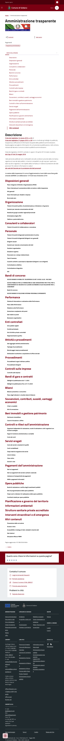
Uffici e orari (8, 697)
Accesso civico (11, 527)
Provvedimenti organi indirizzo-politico (18, 361)
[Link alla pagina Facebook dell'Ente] (48, 644)
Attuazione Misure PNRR (14, 537)
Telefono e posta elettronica (15, 219)
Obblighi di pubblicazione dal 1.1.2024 (18, 380)
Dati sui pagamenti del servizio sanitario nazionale (21, 473)
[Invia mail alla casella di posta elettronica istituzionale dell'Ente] (11, 663)
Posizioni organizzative (13, 248)
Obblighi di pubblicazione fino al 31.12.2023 (20, 384)
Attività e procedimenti (18, 339)
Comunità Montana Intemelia (24, 648)
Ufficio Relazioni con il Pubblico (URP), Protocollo (11, 691)
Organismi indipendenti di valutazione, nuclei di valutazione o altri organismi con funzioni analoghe (30, 429)
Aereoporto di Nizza (24, 669)
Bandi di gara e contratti (19, 376)
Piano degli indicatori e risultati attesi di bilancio (21, 395)
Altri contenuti (13, 519)
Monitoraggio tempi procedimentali (17, 350)
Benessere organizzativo (14, 318)
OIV (8, 272)
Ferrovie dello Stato (24, 671)
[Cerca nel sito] (56, 8)
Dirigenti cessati (12, 242)
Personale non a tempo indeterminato (18, 255)
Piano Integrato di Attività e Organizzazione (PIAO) (21, 185)
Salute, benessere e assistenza (39, 620)
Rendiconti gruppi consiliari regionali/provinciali (21, 213)
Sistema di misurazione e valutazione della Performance (23, 301)
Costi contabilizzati (12, 448)
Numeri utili (8, 700)
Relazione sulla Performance (15, 308)
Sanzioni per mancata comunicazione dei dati (20, 209)
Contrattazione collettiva (14, 265)
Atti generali (10, 191)
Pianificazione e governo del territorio (26, 501)
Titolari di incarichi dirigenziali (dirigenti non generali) (22, 238)
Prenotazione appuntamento (39, 666)
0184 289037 (9, 655)
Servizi (24, 732)
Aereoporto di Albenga (25, 664)
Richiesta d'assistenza (38, 670)
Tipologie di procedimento (14, 347)
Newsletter (50, 647)
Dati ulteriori (10, 533)
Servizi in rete (11, 462)
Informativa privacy (38, 645)
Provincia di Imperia (24, 645)
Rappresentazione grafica (14, 336)
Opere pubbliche (14, 483)
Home (6, 15)
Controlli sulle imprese (18, 368)
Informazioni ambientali (19, 505)
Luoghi (49, 628)
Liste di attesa (11, 455)
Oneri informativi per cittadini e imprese (18, 195)
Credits (36, 732)
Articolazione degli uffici (14, 216)
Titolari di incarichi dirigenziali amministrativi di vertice (23, 235)
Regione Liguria (9, 2)
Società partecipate (12, 329)
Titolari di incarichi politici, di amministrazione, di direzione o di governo (28, 206)
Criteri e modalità (12, 406)
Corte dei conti (11, 437)
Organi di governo (10, 625)
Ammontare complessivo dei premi (17, 311)
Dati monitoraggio (10, 732)
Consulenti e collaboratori (20, 223)
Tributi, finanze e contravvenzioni (39, 626)
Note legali (36, 647)
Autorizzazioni (23, 625)
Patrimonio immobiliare (14, 417)
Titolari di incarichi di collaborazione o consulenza (21, 227)
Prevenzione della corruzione (15, 523)
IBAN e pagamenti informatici (15, 479)
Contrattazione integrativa (14, 268)
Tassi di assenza (11, 258)
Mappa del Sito (50, 732)
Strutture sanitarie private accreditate (27, 510)
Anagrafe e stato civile (25, 620)
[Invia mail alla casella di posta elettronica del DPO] (9, 711)
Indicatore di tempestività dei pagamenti (19, 476)
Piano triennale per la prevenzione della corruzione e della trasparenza (27, 188)
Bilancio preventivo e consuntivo (16, 392)
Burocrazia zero (11, 198)
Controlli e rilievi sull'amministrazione (27, 424)
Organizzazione (14, 202)
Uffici (6, 635)
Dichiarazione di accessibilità (24, 678)
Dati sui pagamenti (12, 469)
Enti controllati (13, 321)
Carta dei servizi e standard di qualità (18, 445)
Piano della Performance (14, 305)
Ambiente (21, 617)
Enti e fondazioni (9, 622)
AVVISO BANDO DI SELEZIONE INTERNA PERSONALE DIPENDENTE (26, 293)
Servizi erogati (13, 441)
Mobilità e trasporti (38, 617)
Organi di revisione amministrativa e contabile (20, 434)
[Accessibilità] (5, 735)
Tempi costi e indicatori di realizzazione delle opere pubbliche (24, 494)
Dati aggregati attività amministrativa (18, 344)
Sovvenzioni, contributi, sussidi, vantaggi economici (28, 400)
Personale (11, 231)
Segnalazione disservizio (39, 662)
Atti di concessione (12, 409)
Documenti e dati (10, 619)
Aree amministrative (10, 617)
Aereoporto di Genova (24, 659)
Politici (7, 633)
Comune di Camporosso (25, 654)
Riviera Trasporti (23, 674)
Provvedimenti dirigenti (14, 365)
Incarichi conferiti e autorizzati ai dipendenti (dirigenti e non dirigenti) (27, 262)
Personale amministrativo (11, 628)
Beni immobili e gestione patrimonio (26, 413)
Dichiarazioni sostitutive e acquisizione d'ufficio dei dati (23, 354)
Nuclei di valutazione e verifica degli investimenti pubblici (23, 487)
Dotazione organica (12, 252)
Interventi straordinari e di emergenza (27, 514)
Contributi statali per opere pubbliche (18, 497)
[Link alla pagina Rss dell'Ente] (51, 644)
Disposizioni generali (17, 180)
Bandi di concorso (15, 275)
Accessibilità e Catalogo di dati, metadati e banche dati (23, 530)
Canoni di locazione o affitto (15, 421)
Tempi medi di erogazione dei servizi (17, 452)
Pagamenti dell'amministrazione (24, 465)
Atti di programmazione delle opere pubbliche (20, 491)
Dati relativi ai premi (13, 315)
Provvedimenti (13, 357)
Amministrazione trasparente (39, 656)
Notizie (49, 617)
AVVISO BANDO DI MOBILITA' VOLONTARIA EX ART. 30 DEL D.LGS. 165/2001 (29, 279)
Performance (12, 297)
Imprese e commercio (25, 627)
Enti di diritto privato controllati (16, 332)
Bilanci (9, 387)
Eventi (48, 631)
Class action (10, 458)
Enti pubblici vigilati (13, 326)
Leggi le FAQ (36, 659)
